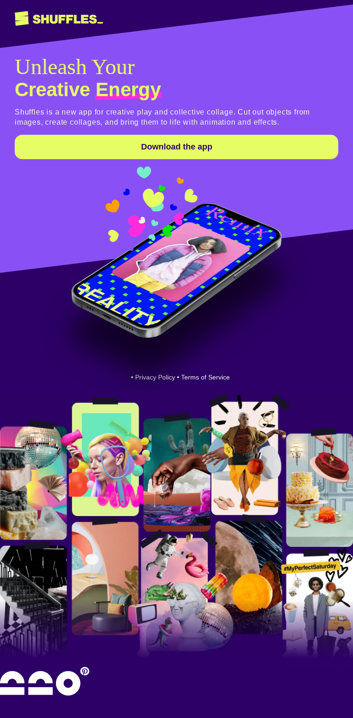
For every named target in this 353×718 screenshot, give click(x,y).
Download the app (176, 146)
